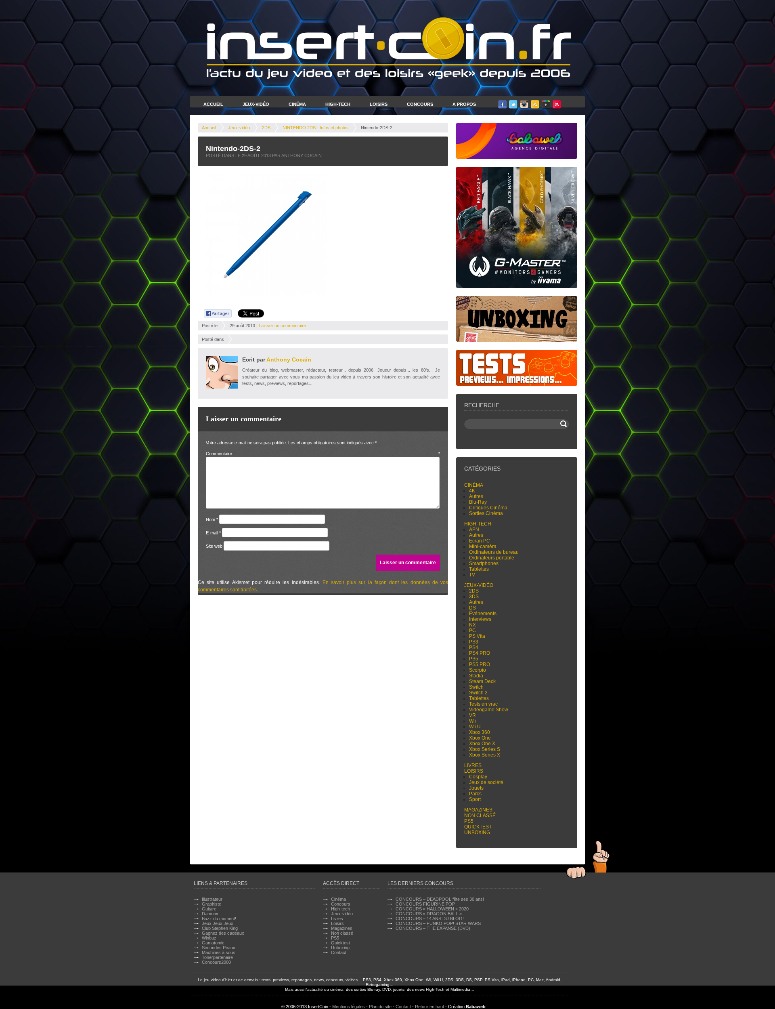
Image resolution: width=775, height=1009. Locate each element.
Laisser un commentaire (282, 325)
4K (472, 491)
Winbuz (209, 937)
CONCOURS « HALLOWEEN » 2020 (432, 908)
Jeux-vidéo (239, 127)
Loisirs (379, 104)
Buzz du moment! (219, 918)
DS (472, 608)
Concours (420, 104)
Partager (213, 312)
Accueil (213, 104)
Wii (472, 721)
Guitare (209, 908)
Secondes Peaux (218, 947)
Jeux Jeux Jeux (217, 923)
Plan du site (380, 1006)
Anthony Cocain (288, 359)
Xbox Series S (484, 749)
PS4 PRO (479, 653)
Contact (338, 952)
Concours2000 (216, 962)
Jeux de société (486, 782)
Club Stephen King (220, 928)
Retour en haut (429, 1006)
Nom (212, 519)
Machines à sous (218, 952)
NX (472, 625)
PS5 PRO (479, 664)
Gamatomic (213, 942)
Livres (473, 765)
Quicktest (478, 827)
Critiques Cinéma (488, 508)
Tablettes (479, 569)
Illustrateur (212, 899)
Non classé (480, 815)
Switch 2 (478, 693)
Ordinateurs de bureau (494, 552)
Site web (214, 546)
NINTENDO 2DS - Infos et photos (316, 127)
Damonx (210, 913)
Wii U (475, 726)
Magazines (478, 810)
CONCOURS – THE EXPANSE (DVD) (433, 928)
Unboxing (477, 832)
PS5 (473, 659)
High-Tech (337, 104)
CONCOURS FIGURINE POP (425, 904)
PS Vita (477, 636)
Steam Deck (482, 681)
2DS (266, 127)
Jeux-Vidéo (256, 104)
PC (472, 630)
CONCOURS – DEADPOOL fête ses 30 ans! (440, 899)
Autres (476, 496)
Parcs (475, 794)
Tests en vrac (483, 704)
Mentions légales (348, 1006)
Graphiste (211, 904)
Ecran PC (479, 541)
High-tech (477, 524)
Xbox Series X (484, 755)
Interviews (480, 619)
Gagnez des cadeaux (223, 933)
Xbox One (480, 738)
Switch (476, 687)
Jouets (476, 788)
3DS (474, 596)
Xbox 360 (479, 732)
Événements (482, 613)
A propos (464, 104)
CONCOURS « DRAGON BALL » (429, 913)
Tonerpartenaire (217, 957)
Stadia (476, 676)
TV (472, 575)
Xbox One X (482, 743)
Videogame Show (488, 710)
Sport (475, 799)
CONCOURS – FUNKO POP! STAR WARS (438, 923)
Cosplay (478, 777)
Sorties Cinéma (486, 513)
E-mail (213, 532)
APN (474, 529)
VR (472, 715)
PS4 (473, 647)
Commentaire (323, 453)
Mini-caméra (482, 546)
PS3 (473, 642)
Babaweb (476, 1006)
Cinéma (297, 104)
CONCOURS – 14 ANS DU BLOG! (430, 918)
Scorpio (477, 670)
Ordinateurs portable (491, 558)
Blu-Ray (478, 502)
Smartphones (484, 563)
